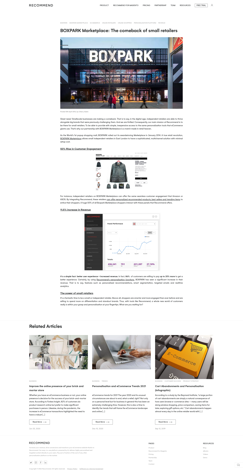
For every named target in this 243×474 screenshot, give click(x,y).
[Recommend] (41, 5)
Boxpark (63, 23)
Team (173, 5)
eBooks (205, 451)
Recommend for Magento (125, 5)
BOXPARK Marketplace (70, 138)
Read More (37, 422)
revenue (161, 23)
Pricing (146, 5)
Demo (205, 457)
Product (104, 5)
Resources (185, 5)
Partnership (160, 5)
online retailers (109, 23)
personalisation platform (145, 23)
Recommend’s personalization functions (115, 279)
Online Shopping (125, 23)
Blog (204, 448)
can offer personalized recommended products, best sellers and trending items (143, 199)
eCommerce (95, 23)
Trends (105, 381)
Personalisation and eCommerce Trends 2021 (119, 386)
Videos (205, 454)
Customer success (173, 381)
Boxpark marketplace (78, 23)
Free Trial (201, 5)
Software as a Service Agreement (91, 469)
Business (33, 381)
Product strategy (191, 381)
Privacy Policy (72, 469)
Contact (151, 464)
